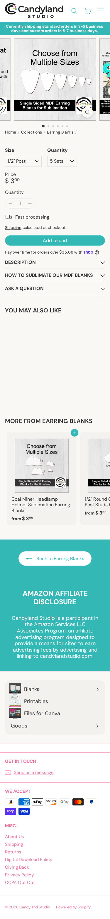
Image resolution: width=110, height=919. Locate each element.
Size (9, 150)
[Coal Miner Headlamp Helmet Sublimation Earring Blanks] (41, 478)
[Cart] (87, 10)
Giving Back (17, 867)
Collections (31, 132)
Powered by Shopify (73, 907)
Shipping (13, 227)
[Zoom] (87, 112)
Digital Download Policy (28, 860)
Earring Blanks (60, 132)
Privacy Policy (19, 875)
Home (10, 132)
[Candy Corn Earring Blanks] (41, 362)
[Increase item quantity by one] (30, 203)
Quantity (57, 150)
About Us (14, 837)
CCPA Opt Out (20, 882)
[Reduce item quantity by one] (10, 203)
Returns (13, 852)
